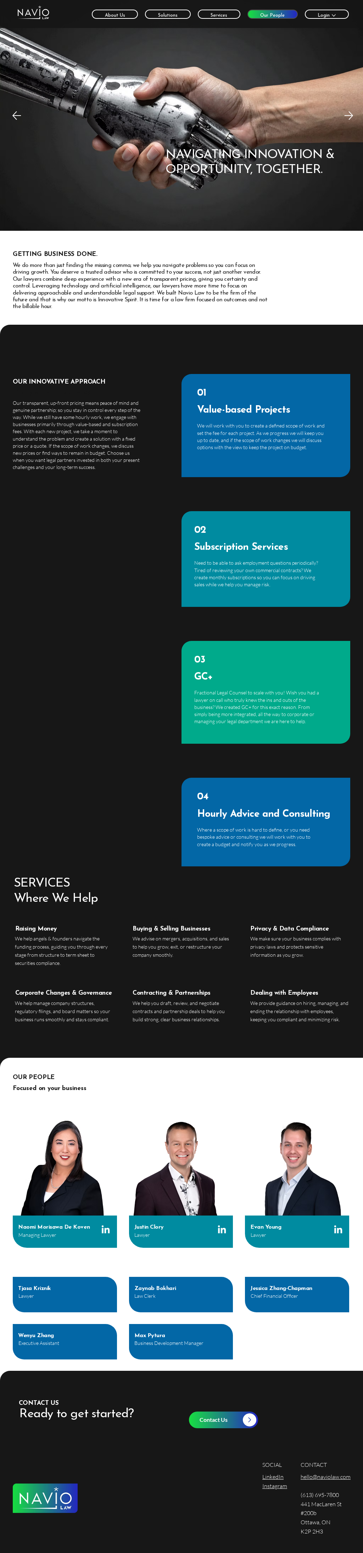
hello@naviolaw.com (326, 1476)
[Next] (348, 115)
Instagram (274, 1486)
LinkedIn (273, 1476)
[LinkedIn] (106, 1230)
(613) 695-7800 (320, 1494)
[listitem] (65, 1181)
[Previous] (16, 115)
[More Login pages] (334, 15)
